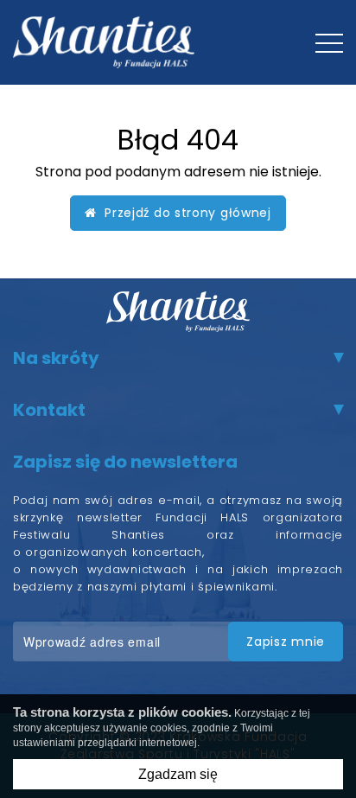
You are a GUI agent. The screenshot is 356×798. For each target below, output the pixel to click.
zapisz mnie (285, 641)
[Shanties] (103, 42)
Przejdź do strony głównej (184, 212)
